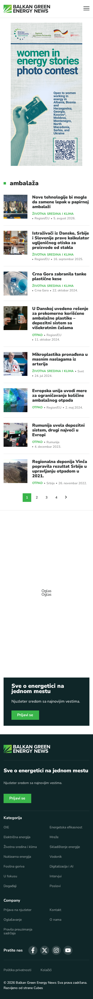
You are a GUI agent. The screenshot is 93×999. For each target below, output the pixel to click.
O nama (55, 920)
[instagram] (56, 950)
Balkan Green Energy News (36, 982)
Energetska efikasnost (66, 827)
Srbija (50, 483)
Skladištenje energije (65, 847)
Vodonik (56, 857)
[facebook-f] (32, 950)
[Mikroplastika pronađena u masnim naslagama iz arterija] (15, 364)
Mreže (54, 837)
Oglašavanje (13, 920)
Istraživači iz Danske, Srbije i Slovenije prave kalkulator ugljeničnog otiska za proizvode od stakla (60, 240)
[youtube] (67, 950)
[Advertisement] (46, 590)
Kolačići (46, 970)
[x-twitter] (44, 950)
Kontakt (55, 910)
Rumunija (52, 442)
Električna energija (17, 837)
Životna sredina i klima (53, 214)
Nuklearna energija (17, 857)
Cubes (38, 988)
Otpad (37, 335)
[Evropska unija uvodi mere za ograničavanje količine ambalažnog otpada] (15, 400)
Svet (81, 371)
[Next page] (66, 497)
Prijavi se (25, 715)
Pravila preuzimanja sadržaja (18, 931)
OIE (6, 827)
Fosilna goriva (14, 866)
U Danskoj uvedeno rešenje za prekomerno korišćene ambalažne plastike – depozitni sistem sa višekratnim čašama (60, 318)
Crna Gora (42, 290)
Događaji (10, 886)
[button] (86, 8)
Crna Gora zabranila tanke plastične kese (59, 276)
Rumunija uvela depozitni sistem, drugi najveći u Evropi (58, 430)
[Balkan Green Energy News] (27, 9)
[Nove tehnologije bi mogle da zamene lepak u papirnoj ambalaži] (15, 207)
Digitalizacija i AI (61, 866)
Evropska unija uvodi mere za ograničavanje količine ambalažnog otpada (59, 395)
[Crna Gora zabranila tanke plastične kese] (15, 283)
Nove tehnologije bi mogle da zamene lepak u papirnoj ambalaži (60, 202)
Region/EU (42, 218)
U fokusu (10, 876)
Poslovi (55, 886)
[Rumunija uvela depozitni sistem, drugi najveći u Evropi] (15, 435)
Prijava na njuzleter (17, 910)
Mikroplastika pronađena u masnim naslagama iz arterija (60, 359)
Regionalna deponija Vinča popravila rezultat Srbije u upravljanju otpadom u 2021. (59, 468)
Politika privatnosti (17, 970)
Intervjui (56, 876)
